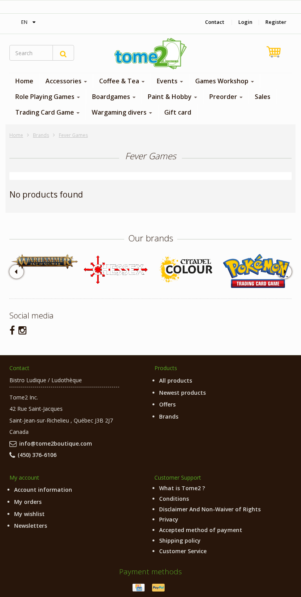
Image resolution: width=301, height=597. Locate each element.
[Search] (63, 53)
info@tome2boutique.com (55, 443)
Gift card (177, 112)
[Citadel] (185, 270)
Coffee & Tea (120, 81)
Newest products (182, 392)
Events (168, 81)
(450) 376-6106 (37, 455)
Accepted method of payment (200, 530)
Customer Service (183, 551)
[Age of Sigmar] (44, 261)
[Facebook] (12, 330)
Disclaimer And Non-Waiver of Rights (210, 509)
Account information (43, 489)
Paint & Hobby (170, 96)
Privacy (168, 519)
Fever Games (73, 135)
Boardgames (112, 96)
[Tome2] (150, 53)
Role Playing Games (45, 96)
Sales (262, 96)
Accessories (64, 81)
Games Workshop (222, 81)
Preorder (224, 96)
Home (24, 81)
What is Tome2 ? (182, 488)
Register (275, 21)
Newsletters (30, 525)
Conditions (174, 498)
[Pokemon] (256, 271)
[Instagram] (22, 330)
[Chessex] (115, 269)
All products (175, 380)
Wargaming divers (120, 112)
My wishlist (29, 514)
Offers (167, 404)
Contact (214, 21)
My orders (28, 501)
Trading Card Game (45, 112)
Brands (41, 135)
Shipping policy (180, 540)
